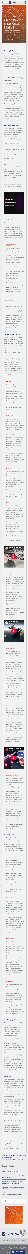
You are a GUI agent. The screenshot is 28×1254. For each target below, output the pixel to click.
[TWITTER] (24, 1231)
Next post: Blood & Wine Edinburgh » (14, 1159)
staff (5, 1146)
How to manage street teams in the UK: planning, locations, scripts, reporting (12, 1193)
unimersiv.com (17, 901)
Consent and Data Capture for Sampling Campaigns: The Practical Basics (12, 1182)
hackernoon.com (17, 1047)
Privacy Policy (20, 1248)
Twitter (14, 1201)
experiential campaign (10, 1144)
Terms (12, 1248)
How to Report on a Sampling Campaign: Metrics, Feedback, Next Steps (12, 1170)
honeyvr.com (17, 1005)
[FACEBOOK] (24, 1233)
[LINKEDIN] (23, 1235)
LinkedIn (22, 1201)
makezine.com (8, 1045)
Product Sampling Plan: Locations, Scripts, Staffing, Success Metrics (13, 1188)
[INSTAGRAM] (21, 1233)
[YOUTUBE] (21, 1231)
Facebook (6, 1201)
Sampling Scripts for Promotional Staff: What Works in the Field (13, 1176)
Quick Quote (19, 1251)
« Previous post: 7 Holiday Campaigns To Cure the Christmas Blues (14, 1156)
